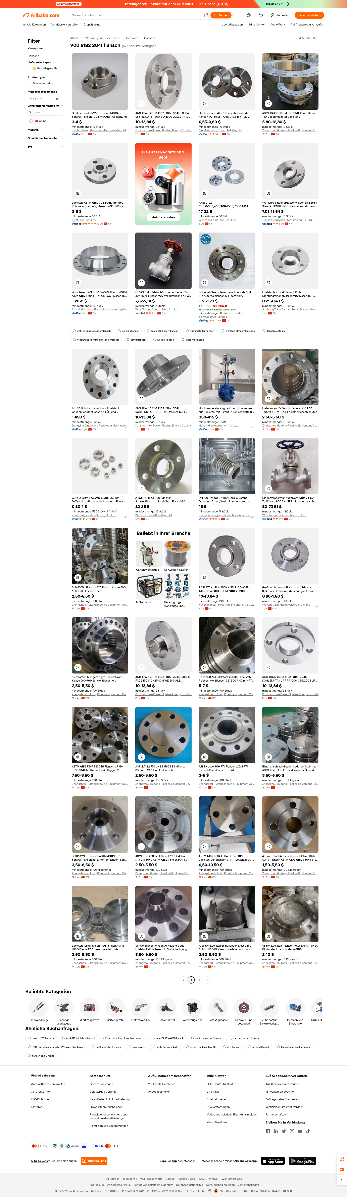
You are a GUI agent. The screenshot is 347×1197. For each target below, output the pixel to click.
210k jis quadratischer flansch (94, 331)
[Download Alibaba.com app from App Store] (273, 1161)
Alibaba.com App (245, 1160)
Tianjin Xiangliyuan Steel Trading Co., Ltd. (287, 219)
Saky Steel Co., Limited (213, 316)
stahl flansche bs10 (167, 1047)
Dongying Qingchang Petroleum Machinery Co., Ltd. (100, 425)
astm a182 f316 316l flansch (168, 1038)
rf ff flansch (233, 1047)
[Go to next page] (207, 980)
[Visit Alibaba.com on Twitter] (284, 1131)
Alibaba (74, 38)
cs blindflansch (130, 331)
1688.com (129, 1178)
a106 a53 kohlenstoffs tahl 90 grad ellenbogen (58, 1047)
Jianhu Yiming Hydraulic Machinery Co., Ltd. (99, 130)
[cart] (262, 15)
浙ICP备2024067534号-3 (276, 1191)
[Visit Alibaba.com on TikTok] (308, 1131)
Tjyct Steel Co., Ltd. (84, 219)
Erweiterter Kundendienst (106, 1106)
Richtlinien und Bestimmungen (109, 1125)
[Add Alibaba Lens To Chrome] (94, 1161)
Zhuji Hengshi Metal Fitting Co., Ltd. (94, 515)
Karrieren (36, 1106)
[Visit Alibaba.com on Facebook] (267, 1131)
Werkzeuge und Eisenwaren (102, 38)
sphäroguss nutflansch (208, 1038)
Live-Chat (213, 1091)
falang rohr (139, 1047)
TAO (201, 1178)
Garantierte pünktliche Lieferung (110, 1099)
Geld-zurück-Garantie (103, 1091)
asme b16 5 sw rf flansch (164, 331)
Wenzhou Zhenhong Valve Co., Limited (286, 604)
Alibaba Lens (39, 1160)
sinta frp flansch (195, 339)
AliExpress (112, 1178)
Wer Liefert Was (232, 1178)
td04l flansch (138, 339)
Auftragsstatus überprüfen (282, 1099)
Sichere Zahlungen (101, 1084)
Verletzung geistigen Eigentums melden (232, 1114)
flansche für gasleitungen (295, 1047)
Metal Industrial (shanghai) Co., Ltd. (220, 130)
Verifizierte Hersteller (161, 1084)
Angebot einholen (159, 1091)
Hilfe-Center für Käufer (221, 1084)
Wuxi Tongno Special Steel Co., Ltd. (157, 309)
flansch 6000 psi (275, 331)
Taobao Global (186, 1178)
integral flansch (260, 1047)
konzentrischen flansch (246, 1038)
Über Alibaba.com (43, 1075)
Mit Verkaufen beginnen (280, 1091)
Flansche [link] (150, 38)
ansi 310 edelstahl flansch (80, 1038)
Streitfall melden (217, 1099)
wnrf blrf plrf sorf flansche (240, 331)
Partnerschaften (275, 1114)
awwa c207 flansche (43, 1038)
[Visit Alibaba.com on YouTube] (300, 1131)
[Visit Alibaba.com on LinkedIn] (276, 1131)
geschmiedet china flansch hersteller (98, 339)
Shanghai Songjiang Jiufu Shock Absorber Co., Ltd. (227, 515)
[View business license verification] (210, 1191)
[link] (342, 1159)
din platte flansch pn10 (203, 1047)
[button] (206, 15)
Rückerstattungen (218, 1106)
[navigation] (45, 509)
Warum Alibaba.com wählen (48, 1084)
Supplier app (168, 1160)
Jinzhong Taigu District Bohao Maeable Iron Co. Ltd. (290, 309)
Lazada (170, 1178)
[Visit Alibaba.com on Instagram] (292, 1131)
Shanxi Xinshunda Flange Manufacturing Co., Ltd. (100, 309)
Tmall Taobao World (150, 1178)
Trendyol (212, 1178)
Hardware (132, 38)
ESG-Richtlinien (40, 1099)
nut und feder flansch (202, 331)
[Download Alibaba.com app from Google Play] (302, 1161)
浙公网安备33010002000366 (239, 1191)
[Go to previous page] (183, 980)
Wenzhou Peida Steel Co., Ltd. (217, 219)
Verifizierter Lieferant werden (283, 1106)
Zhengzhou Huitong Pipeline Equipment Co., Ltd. (290, 130)
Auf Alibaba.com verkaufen (282, 1084)
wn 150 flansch (165, 339)
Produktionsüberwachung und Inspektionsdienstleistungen (109, 1116)
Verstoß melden (217, 1122)
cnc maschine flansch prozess (124, 1038)
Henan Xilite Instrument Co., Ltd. (219, 425)
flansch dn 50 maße (43, 1055)
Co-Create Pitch (41, 1091)
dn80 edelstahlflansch (108, 1047)
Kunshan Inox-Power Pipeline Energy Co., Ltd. (163, 130)
